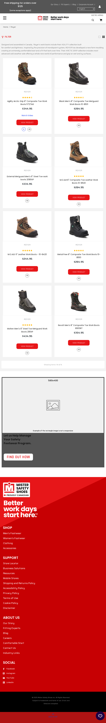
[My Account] (100, 7)
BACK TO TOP (53, 717)
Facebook (10, 668)
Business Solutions (14, 568)
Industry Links (11, 653)
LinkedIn (10, 682)
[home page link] (53, 18)
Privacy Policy (11, 593)
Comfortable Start (13, 643)
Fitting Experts (11, 628)
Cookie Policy (10, 603)
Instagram (10, 673)
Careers (7, 638)
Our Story (54, 4)
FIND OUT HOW (18, 457)
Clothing (8, 543)
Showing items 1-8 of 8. (53, 364)
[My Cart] (101, 20)
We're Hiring (97, 15)
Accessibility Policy (14, 588)
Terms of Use (10, 598)
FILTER (8, 36)
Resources (9, 573)
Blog (74, 4)
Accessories (9, 548)
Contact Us (9, 648)
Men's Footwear (12, 533)
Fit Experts (65, 4)
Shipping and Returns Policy (19, 583)
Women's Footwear (14, 538)
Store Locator (10, 563)
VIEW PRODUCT (27, 122)
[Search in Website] (92, 20)
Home (5, 26)
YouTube (10, 677)
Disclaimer (9, 608)
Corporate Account (86, 4)
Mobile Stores (11, 578)
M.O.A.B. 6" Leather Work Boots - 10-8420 (27, 254)
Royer (27, 91)
